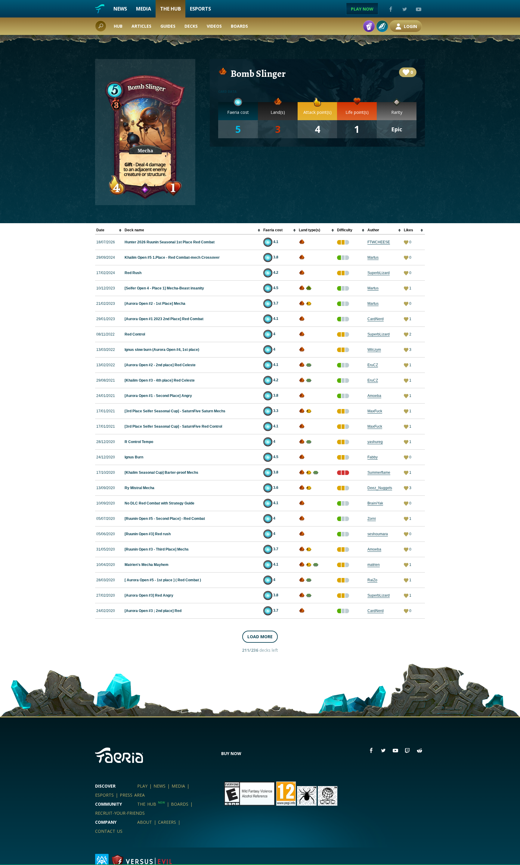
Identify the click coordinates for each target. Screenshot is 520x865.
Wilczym (374, 350)
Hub (118, 26)
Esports (200, 8)
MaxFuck (374, 411)
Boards (239, 26)
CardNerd (375, 319)
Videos (214, 26)
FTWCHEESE (378, 242)
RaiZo (372, 580)
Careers (167, 822)
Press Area (132, 795)
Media (143, 8)
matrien (373, 565)
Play (142, 786)
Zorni (371, 519)
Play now (362, 9)
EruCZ (372, 365)
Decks (191, 26)
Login (410, 26)
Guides (167, 26)
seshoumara (377, 534)
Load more (260, 636)
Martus (373, 257)
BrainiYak (375, 503)
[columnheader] (109, 230)
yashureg (375, 442)
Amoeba (374, 396)
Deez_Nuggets (379, 488)
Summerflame (378, 472)
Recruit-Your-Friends (120, 813)
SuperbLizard (378, 273)
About (144, 822)
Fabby (372, 457)
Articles (141, 26)
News (120, 8)
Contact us (108, 831)
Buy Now (231, 753)
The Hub (170, 8)
